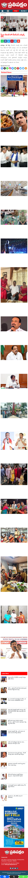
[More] (26, 68)
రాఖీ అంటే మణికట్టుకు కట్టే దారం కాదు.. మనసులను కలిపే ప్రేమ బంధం (16, 743)
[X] (4, 68)
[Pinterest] (18, 68)
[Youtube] (24, 11)
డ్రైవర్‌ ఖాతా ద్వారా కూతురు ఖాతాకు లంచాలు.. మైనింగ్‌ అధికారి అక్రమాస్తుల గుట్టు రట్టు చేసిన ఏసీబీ (17, 721)
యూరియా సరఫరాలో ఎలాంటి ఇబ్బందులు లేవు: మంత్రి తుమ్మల (16, 764)
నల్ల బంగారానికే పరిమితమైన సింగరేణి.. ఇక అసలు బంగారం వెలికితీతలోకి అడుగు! (17, 699)
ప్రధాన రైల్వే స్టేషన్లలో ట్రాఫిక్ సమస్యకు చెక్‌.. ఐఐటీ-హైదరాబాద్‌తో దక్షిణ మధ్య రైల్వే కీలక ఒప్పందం (17, 711)
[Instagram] (26, 11)
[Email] (15, 68)
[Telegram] (20, 68)
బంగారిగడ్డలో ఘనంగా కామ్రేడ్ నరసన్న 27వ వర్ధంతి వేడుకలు (17, 786)
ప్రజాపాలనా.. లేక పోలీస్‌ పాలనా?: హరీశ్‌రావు (15, 796)
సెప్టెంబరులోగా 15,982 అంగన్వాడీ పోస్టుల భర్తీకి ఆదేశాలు (17, 678)
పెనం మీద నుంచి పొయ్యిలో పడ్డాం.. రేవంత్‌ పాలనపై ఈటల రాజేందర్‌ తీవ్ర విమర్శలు (17, 753)
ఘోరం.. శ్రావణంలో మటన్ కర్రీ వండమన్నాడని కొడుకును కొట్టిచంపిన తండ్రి (17, 689)
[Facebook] (21, 11)
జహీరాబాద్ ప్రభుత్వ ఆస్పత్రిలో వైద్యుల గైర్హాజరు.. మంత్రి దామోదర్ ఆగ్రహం (15, 775)
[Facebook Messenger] (12, 68)
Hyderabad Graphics (18, 873)
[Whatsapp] (7, 68)
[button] (8, 11)
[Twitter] (23, 11)
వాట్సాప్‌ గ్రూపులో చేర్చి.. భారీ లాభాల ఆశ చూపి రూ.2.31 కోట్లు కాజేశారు (16, 732)
